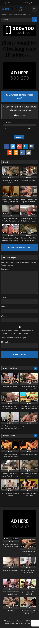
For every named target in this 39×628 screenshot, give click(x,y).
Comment (5, 269)
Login (23, 3)
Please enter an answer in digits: (13, 338)
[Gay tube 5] (16, 10)
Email (4, 307)
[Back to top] (32, 621)
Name (4, 297)
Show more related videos (19, 247)
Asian (20, 137)
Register (30, 3)
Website (4, 316)
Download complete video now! (20, 96)
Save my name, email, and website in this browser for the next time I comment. (17, 332)
